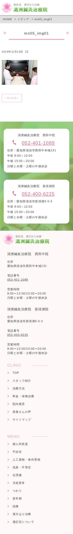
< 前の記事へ (12, 98)
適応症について (23, 521)
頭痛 (16, 506)
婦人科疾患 (20, 444)
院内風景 (19, 404)
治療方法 (19, 388)
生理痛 (17, 475)
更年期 (17, 498)
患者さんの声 (22, 411)
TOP (16, 372)
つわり (17, 490)
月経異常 (19, 482)
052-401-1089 (38, 143)
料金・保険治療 (23, 396)
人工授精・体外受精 (27, 459)
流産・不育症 (22, 467)
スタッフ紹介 (22, 380)
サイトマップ (22, 419)
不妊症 (17, 451)
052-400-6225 (38, 194)
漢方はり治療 (22, 514)
